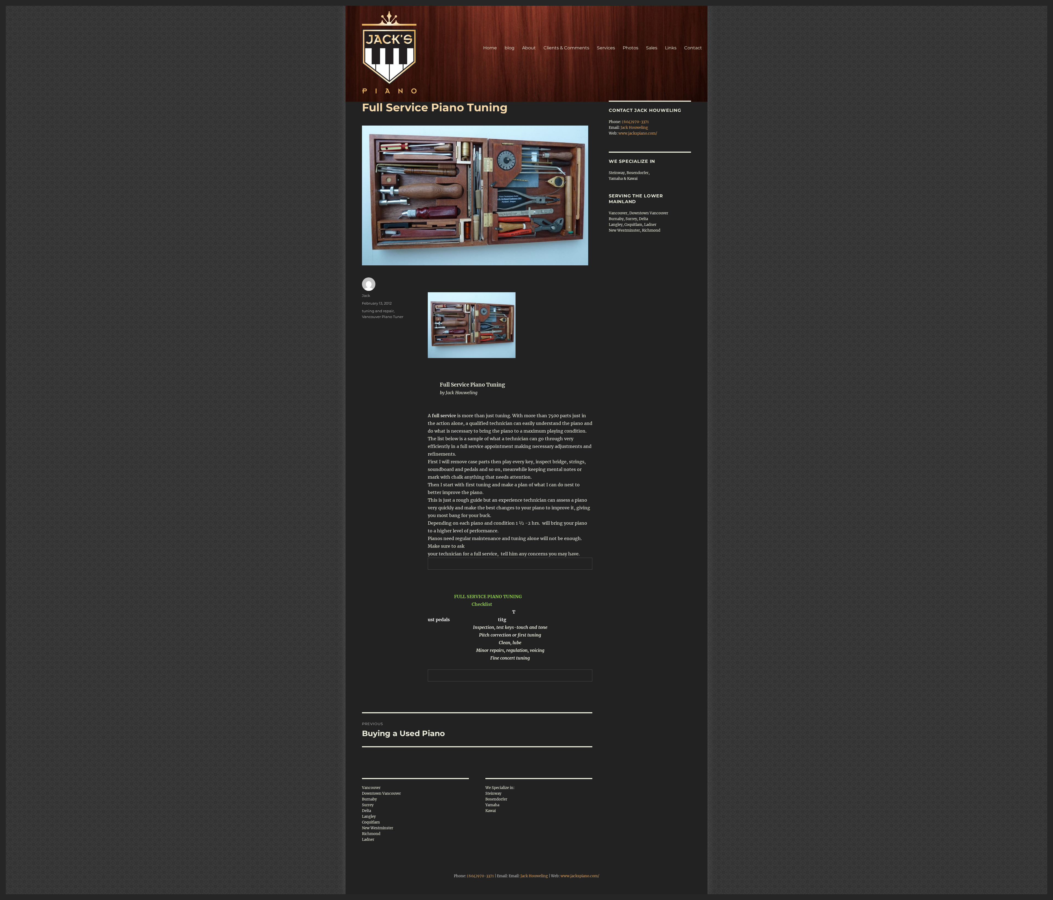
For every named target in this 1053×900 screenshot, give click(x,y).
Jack (366, 295)
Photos (630, 47)
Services (606, 47)
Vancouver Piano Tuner (382, 316)
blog (509, 47)
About (529, 47)
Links (670, 47)
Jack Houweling (634, 127)
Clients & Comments (566, 47)
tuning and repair (378, 311)
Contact (693, 47)
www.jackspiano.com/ (637, 133)
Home (490, 47)
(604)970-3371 (635, 122)
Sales (651, 47)
